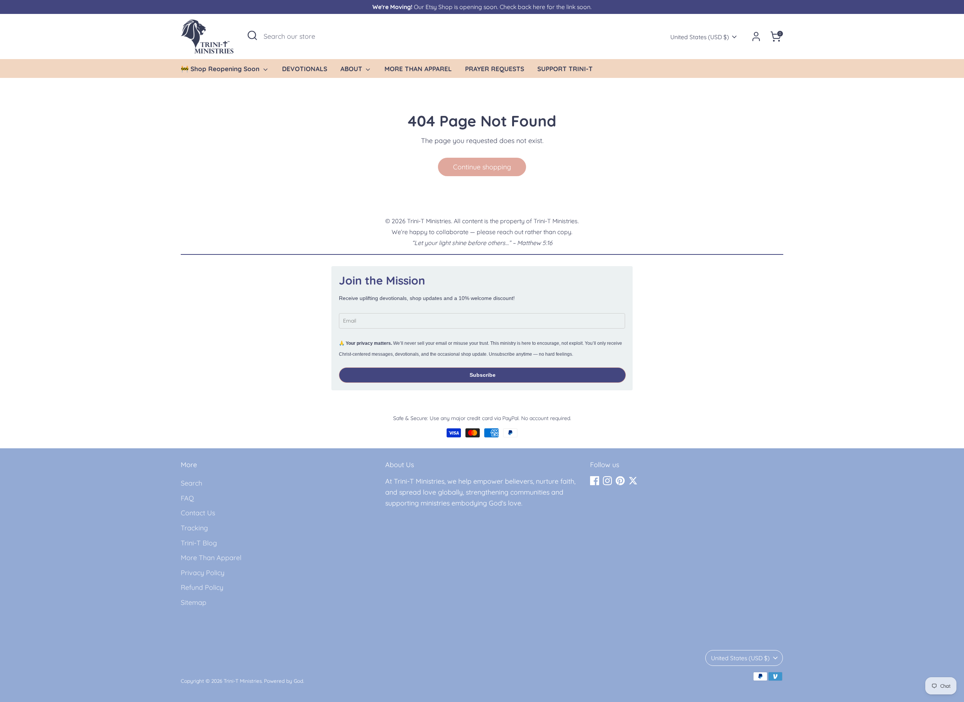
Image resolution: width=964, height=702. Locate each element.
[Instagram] (607, 480)
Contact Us (198, 513)
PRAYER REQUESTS (494, 69)
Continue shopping (482, 167)
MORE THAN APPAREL (418, 69)
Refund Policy (202, 587)
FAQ (187, 498)
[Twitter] (633, 480)
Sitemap (193, 602)
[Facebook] (594, 480)
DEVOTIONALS (304, 69)
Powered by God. (284, 681)
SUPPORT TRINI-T (565, 69)
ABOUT (352, 69)
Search (191, 483)
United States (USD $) (699, 37)
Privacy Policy (202, 572)
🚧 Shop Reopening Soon (221, 69)
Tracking (194, 528)
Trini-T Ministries (243, 681)
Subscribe (483, 375)
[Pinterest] (620, 480)
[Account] (756, 36)
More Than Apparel (211, 557)
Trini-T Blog (199, 543)
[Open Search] (252, 35)
